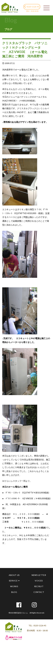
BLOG (14, 592)
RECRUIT (38, 586)
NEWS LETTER (39, 575)
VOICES (39, 580)
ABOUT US (14, 575)
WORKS (14, 586)
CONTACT (38, 592)
